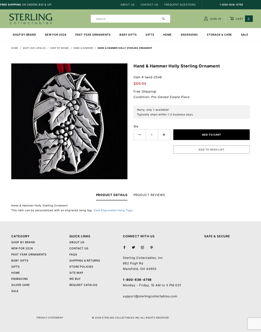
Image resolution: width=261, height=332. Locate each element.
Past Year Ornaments (93, 34)
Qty (136, 126)
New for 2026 (55, 34)
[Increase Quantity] (164, 134)
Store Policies (81, 266)
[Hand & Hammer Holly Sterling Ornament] (69, 123)
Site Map (76, 272)
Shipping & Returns (84, 260)
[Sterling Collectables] (30, 18)
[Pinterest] (153, 249)
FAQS (73, 254)
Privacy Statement (50, 317)
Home (167, 34)
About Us (128, 4)
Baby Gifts (128, 34)
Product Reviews (149, 195)
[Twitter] (135, 249)
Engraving (189, 34)
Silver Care (20, 284)
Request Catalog (83, 284)
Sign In (215, 18)
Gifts (150, 34)
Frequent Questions (179, 4)
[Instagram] (144, 249)
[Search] (163, 18)
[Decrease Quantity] (140, 134)
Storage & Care (219, 34)
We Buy (75, 278)
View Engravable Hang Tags (113, 210)
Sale (244, 34)
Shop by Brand (24, 34)
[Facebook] (126, 249)
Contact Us (149, 4)
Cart (242, 18)
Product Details (111, 195)
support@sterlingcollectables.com (150, 296)
